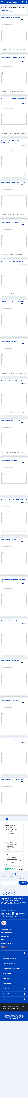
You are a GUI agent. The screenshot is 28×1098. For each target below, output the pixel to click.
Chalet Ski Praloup (11, 857)
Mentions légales (11, 1006)
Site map (5, 1006)
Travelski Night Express (9, 958)
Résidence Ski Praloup (12, 859)
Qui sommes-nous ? (7, 932)
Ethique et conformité (7, 943)
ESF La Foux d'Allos (12, 829)
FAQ (2, 939)
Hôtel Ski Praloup (11, 862)
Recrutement (5, 936)
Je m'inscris (23, 882)
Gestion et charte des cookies (14, 1008)
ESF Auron (9, 827)
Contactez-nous (6, 929)
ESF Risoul (10, 831)
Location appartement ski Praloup (14, 860)
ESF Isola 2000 (10, 833)
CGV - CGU (18, 1006)
